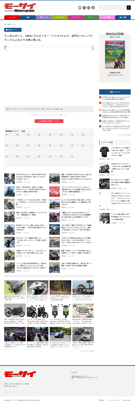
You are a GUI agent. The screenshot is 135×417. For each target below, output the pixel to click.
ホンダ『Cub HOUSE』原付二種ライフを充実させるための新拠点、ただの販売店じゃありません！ (76, 202)
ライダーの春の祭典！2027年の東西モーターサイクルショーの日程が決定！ (120, 216)
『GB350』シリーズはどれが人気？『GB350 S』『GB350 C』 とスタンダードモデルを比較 (31, 202)
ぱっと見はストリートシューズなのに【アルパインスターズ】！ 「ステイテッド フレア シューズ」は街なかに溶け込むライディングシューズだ (114, 199)
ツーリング (75, 17)
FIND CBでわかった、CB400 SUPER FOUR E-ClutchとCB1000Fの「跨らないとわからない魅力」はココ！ (31, 177)
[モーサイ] (20, 12)
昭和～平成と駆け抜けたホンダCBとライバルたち (84, 378)
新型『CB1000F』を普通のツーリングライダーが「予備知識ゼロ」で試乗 (31, 214)
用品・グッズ (44, 17)
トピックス (12, 17)
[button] (5, 48)
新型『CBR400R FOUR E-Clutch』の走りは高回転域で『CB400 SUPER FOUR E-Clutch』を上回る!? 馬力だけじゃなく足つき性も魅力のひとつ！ (76, 177)
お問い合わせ (127, 400)
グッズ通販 (107, 17)
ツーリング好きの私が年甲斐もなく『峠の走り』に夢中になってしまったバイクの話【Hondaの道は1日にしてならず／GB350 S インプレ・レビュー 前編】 (31, 266)
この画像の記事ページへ (49, 121)
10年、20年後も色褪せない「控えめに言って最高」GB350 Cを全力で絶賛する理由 (76, 264)
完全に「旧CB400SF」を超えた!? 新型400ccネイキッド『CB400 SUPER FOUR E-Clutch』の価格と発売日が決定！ (31, 189)
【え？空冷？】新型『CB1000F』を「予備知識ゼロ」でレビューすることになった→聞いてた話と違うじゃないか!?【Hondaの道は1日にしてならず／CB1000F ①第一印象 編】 (76, 227)
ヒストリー (91, 17)
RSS (14, 392)
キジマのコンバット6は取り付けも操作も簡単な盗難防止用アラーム (120, 182)
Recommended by (84, 351)
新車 (28, 17)
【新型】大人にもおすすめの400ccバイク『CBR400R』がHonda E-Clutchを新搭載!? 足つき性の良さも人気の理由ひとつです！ (76, 215)
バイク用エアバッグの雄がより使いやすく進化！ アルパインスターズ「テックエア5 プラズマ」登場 (120, 151)
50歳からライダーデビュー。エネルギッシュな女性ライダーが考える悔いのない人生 (31, 252)
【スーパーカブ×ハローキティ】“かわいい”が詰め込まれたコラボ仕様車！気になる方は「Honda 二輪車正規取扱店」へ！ (76, 189)
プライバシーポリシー (113, 400)
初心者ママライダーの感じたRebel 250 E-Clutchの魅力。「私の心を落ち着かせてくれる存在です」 (31, 227)
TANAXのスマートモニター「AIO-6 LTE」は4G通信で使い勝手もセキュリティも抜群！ (121, 167)
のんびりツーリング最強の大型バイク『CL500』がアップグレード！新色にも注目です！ (31, 240)
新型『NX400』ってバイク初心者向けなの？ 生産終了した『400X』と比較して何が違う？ (76, 252)
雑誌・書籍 (122, 17)
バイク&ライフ (59, 17)
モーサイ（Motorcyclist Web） (20, 400)
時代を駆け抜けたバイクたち (80, 376)
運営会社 (101, 400)
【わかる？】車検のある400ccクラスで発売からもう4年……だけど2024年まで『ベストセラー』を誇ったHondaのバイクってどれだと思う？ (76, 240)
